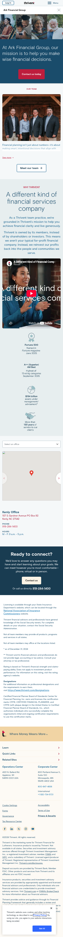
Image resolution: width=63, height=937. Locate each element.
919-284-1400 (42, 588)
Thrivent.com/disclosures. (31, 863)
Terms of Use (44, 810)
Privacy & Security (47, 816)
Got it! (42, 928)
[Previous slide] (4, 478)
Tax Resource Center (12, 821)
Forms (5, 811)
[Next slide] (59, 478)
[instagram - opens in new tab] (26, 829)
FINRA (48, 854)
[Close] (51, 908)
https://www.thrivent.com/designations (28, 690)
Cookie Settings (9, 805)
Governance (8, 816)
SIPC (4, 857)
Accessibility (44, 805)
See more (6, 157)
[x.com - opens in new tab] (19, 829)
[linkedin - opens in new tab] (12, 829)
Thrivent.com (30, 891)
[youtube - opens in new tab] (33, 829)
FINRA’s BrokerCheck (49, 891)
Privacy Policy (39, 915)
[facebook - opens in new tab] (5, 829)
